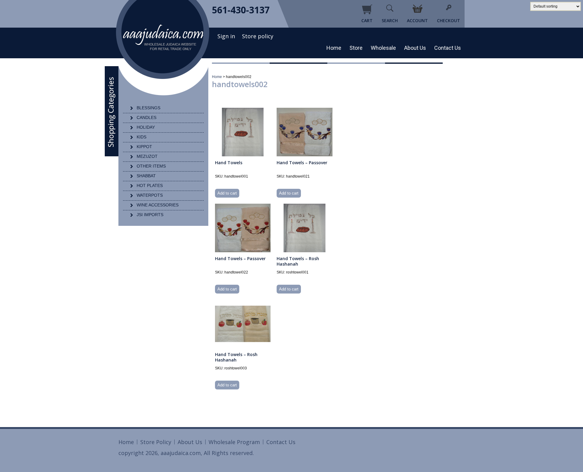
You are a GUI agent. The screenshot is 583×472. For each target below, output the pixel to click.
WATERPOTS (150, 195)
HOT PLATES (150, 185)
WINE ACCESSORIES (158, 204)
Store (356, 48)
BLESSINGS (148, 107)
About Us (415, 48)
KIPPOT (144, 146)
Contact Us (447, 48)
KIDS (141, 136)
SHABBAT (146, 175)
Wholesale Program (234, 442)
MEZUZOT (147, 156)
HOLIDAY (146, 127)
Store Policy (155, 442)
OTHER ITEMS (151, 166)
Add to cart (227, 193)
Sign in (226, 36)
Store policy (257, 36)
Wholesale (383, 48)
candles (146, 117)
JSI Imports (150, 214)
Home (333, 48)
